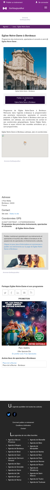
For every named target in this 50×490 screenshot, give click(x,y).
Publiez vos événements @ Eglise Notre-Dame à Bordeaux (25, 100)
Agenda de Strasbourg (34, 469)
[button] (42, 2)
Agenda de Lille (14, 473)
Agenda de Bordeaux (16, 448)
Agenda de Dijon (14, 463)
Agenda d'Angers (14, 445)
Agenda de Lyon (14, 476)
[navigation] (45, 7)
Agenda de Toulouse (37, 482)
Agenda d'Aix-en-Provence (14, 440)
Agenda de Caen (14, 455)
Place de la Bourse (10, 363)
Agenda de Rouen (36, 464)
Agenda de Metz (36, 443)
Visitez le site (14, 213)
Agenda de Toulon (36, 479)
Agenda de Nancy (14, 480)
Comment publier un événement (23, 422)
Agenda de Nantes (37, 451)
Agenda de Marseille (37, 439)
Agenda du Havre (14, 470)
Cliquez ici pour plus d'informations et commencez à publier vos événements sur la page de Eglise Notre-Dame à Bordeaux (23, 246)
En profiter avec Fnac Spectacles (24, 353)
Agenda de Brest (14, 451)
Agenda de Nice (36, 455)
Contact (23, 428)
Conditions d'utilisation (23, 425)
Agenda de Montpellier (34, 447)
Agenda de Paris (36, 458)
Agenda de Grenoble (15, 467)
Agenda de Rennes (37, 461)
